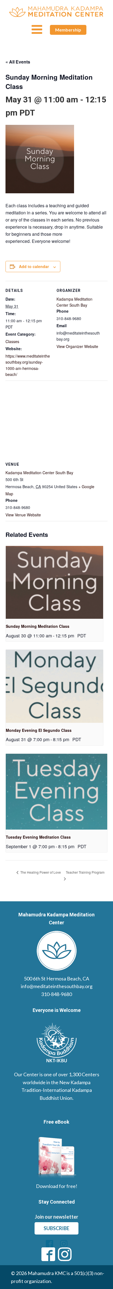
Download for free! (56, 1186)
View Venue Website (23, 514)
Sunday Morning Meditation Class (37, 626)
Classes (12, 341)
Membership (68, 29)
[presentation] (54, 582)
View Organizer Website (77, 346)
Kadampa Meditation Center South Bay (39, 472)
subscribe (56, 1228)
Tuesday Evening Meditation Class (38, 837)
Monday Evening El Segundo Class (39, 730)
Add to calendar (34, 266)
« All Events (17, 62)
